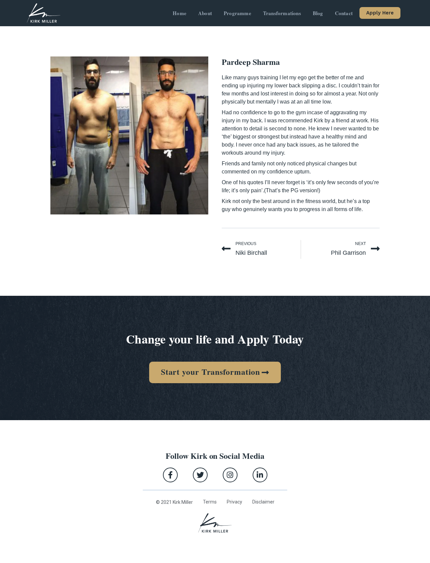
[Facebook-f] (170, 475)
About (205, 13)
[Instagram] (230, 475)
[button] (379, 13)
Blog (318, 13)
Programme (237, 13)
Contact (344, 13)
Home (179, 13)
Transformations (282, 13)
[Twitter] (200, 475)
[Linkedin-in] (260, 475)
